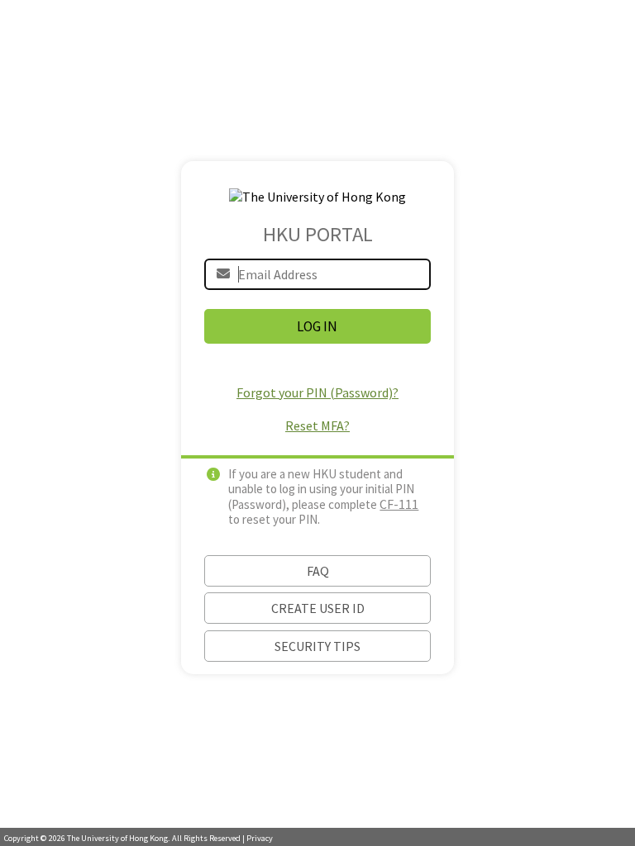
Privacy (259, 838)
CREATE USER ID (318, 608)
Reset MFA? (317, 425)
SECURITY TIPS (317, 646)
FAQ (318, 571)
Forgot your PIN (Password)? (317, 392)
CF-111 (399, 504)
